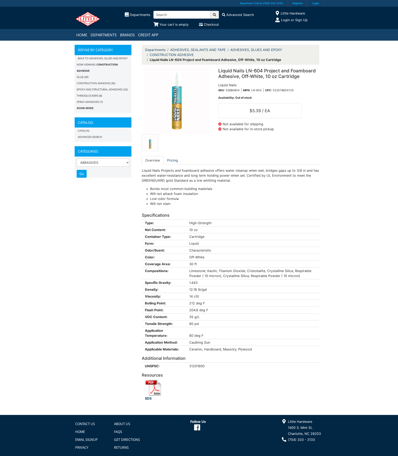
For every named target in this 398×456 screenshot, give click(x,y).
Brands (127, 34)
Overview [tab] (152, 160)
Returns (121, 447)
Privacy (81, 447)
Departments (104, 34)
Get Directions (127, 439)
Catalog (83, 131)
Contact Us (85, 424)
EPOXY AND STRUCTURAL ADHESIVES (100, 89)
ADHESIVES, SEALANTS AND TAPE (198, 50)
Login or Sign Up (294, 20)
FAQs (118, 431)
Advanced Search (90, 137)
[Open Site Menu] (277, 13)
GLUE (80, 77)
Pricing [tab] (172, 160)
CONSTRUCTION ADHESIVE (93, 83)
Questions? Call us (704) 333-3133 (261, 3)
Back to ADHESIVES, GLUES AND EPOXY (102, 58)
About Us (122, 424)
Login (315, 3)
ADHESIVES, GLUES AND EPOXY (256, 50)
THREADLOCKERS (87, 95)
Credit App (148, 34)
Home (81, 34)
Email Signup (86, 439)
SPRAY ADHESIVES (88, 102)
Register (297, 3)
